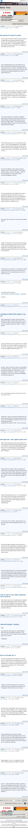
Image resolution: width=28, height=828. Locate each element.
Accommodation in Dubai (19, 208)
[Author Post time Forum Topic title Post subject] (12, 800)
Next (26, 800)
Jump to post (25, 51)
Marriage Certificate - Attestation (9, 81)
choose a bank (5, 184)
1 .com (6, 13)
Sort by (1, 800)
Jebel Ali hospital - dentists (9, 624)
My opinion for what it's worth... (11, 35)
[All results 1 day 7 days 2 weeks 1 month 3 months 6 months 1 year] (6, 800)
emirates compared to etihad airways (9, 133)
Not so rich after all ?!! (8, 655)
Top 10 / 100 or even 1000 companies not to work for (12, 587)
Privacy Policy (19, 820)
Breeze (3, 26)
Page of (20, 803)
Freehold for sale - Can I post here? (9, 210)
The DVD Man (5, 511)
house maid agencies (7, 159)
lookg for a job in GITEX (7, 283)
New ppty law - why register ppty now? (13, 439)
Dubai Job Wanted (17, 281)
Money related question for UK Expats (9, 259)
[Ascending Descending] (20, 800)
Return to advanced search (6, 17)
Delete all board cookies (15, 814)
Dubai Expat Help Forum (18, 26)
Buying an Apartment (6, 107)
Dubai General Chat (17, 430)
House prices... (5, 699)
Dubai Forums (6, 4)
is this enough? (5, 27)
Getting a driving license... (7, 233)
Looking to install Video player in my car (10, 306)
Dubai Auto (16, 305)
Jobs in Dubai (16, 559)
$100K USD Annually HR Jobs (8, 561)
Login (21, 0)
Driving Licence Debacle (7, 535)
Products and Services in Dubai (20, 132)
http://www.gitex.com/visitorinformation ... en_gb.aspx (13, 294)
